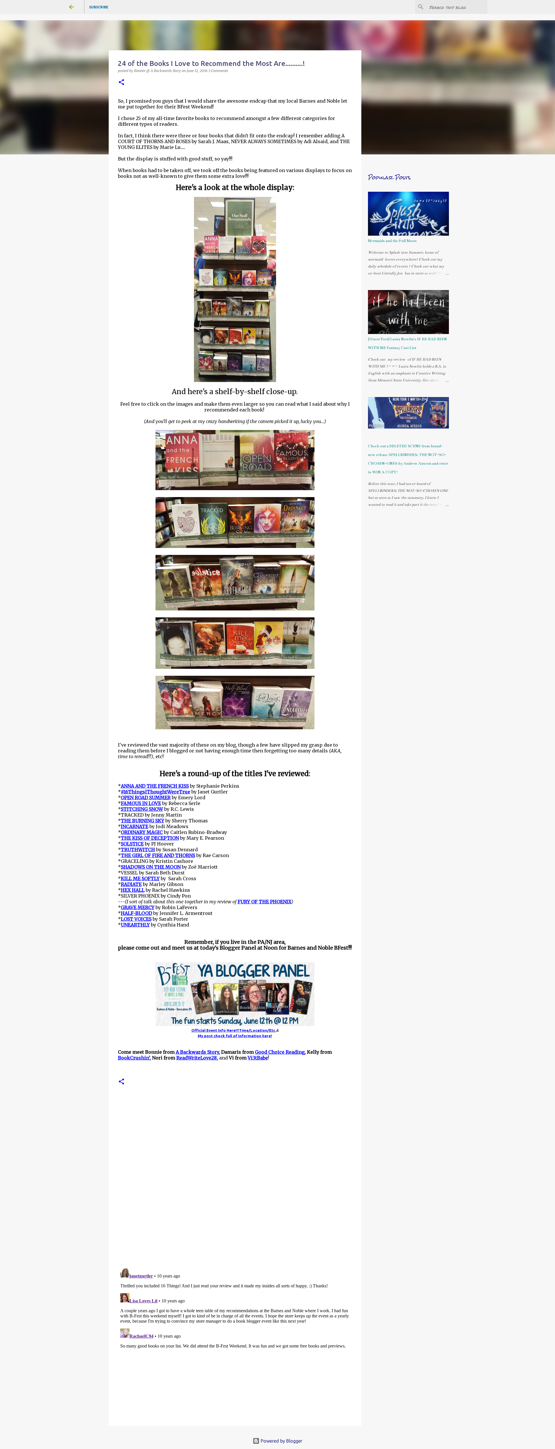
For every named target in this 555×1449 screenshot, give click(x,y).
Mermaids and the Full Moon (392, 241)
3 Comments (218, 71)
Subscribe (98, 7)
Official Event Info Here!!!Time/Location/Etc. (233, 1030)
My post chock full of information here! (235, 1036)
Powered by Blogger (281, 1441)
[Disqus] (235, 1184)
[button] (121, 82)
